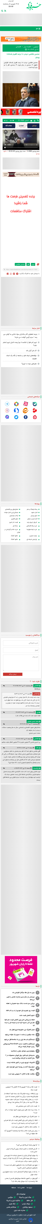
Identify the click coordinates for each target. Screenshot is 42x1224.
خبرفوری (14, 1215)
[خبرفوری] (31, 6)
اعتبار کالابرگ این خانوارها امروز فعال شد (22, 1029)
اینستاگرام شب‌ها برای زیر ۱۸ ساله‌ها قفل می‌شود (19, 1039)
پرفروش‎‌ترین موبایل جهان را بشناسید (23, 1051)
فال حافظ (30, 1200)
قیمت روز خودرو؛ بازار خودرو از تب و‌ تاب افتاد (20, 1010)
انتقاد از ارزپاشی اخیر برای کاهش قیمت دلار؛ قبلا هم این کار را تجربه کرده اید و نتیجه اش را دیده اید (20, 1022)
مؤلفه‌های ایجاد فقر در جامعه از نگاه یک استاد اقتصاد (21, 357)
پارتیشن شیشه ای (32, 539)
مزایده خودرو (33, 536)
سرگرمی (10, 1197)
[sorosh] (16, 412)
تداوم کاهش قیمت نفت (27, 1015)
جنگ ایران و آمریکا (25, 1197)
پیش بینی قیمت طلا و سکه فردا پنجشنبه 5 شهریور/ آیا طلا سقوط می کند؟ (21, 1132)
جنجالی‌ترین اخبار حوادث (11, 512)
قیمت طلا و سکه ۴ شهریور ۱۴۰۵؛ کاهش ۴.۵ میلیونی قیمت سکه (21, 1088)
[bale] (35, 406)
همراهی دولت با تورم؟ (29, 363)
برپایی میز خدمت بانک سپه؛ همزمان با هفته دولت (20, 1004)
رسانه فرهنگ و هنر (32, 509)
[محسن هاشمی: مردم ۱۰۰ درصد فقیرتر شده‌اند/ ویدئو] (17, 273)
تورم (33, 264)
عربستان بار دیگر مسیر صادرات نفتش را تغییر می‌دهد (21, 998)
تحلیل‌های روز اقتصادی (11, 509)
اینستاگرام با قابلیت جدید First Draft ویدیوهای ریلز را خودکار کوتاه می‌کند (19, 1045)
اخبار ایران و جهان (32, 519)
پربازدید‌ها (36, 1081)
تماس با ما (21, 1187)
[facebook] (7, 273)
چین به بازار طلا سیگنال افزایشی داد (23, 992)
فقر (28, 264)
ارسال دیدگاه (12, 674)
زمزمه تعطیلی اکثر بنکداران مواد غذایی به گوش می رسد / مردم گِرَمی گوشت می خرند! (20, 336)
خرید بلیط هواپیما (32, 529)
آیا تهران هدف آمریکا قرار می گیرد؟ (26, 1145)
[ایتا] (25, 412)
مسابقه (13, 1187)
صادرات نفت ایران (19, 1210)
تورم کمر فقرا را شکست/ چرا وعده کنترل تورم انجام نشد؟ (20, 344)
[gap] (7, 419)
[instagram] (7, 412)
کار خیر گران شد (31, 350)
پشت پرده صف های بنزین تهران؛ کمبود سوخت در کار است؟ (21, 1111)
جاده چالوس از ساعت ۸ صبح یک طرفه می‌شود (20, 1034)
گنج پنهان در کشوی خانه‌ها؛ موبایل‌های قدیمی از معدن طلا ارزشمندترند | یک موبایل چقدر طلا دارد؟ (21, 1179)
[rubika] (16, 406)
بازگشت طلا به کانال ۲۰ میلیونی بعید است (21, 1074)
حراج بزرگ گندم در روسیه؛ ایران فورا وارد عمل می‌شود (20, 1068)
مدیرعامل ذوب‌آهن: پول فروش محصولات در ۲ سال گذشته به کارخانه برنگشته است (20, 1056)
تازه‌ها (38, 986)
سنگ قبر (15, 526)
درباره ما (29, 1187)
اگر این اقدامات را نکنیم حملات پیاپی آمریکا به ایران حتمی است (21, 1150)
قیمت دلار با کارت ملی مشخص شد (26, 1106)
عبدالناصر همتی (11, 1207)
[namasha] (35, 419)
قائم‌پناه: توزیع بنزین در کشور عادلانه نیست (21, 1062)
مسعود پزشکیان (28, 1207)
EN (10, 6)
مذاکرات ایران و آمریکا (13, 1200)
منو (37, 28)
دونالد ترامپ (26, 1204)
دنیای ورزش (34, 515)
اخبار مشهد (34, 512)
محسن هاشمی (20, 264)
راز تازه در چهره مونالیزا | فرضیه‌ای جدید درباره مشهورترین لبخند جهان (20, 1173)
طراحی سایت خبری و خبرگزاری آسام (17, 1220)
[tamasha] (35, 412)
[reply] (4, 686)
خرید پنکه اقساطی (31, 526)
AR (12, 6)
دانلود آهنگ (14, 536)
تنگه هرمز (12, 1204)
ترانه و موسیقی (14, 515)
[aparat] (25, 406)
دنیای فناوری (14, 519)
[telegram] (7, 406)
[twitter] (14, 273)
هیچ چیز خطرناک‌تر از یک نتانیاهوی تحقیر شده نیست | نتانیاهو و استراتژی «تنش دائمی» (20, 1166)
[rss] (5, 10)
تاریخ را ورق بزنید (32, 522)
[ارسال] (31, 120)
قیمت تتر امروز (13, 522)
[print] (34, 120)
